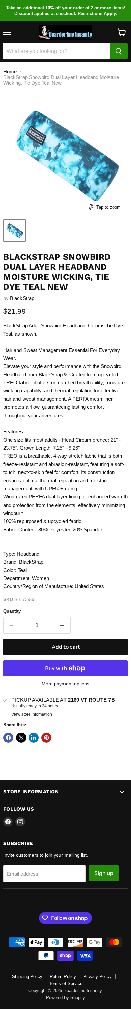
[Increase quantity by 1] (62, 625)
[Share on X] (21, 738)
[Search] (119, 51)
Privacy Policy (97, 976)
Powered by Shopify (65, 997)
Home (10, 71)
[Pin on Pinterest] (46, 738)
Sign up (103, 873)
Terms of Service (65, 983)
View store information (31, 714)
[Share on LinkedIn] (34, 738)
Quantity (12, 611)
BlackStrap (22, 298)
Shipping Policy (27, 976)
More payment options (65, 683)
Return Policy (63, 976)
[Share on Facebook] (8, 738)
